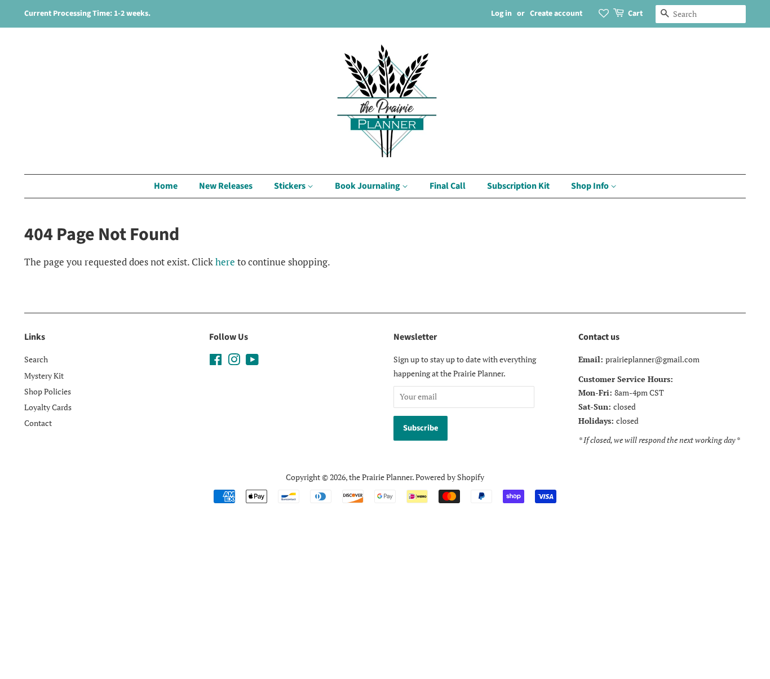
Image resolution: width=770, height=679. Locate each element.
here (225, 261)
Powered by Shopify (449, 477)
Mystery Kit (44, 375)
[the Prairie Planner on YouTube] (252, 361)
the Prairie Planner (380, 477)
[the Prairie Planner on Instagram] (234, 361)
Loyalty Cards (48, 407)
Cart (635, 13)
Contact (38, 423)
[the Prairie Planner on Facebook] (215, 361)
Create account (556, 13)
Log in (501, 13)
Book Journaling (368, 186)
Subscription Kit (518, 186)
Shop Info (590, 186)
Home (166, 186)
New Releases (226, 186)
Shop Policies (47, 391)
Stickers (290, 186)
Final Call (448, 186)
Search (36, 359)
